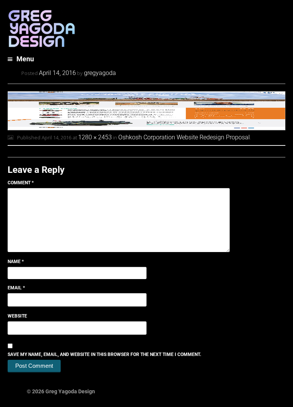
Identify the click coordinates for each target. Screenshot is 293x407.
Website (17, 316)
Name (16, 261)
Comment (21, 182)
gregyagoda (100, 73)
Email (16, 287)
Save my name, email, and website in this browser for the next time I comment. (104, 354)
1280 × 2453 (95, 137)
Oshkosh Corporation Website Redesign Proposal (184, 137)
